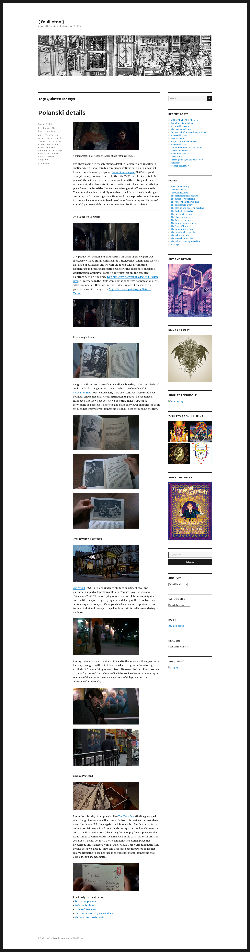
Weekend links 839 (180, 166)
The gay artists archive (181, 214)
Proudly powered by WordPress (68, 938)
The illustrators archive (182, 217)
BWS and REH (177, 138)
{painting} (51, 131)
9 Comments (44, 163)
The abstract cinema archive (184, 196)
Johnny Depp (52, 144)
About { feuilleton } (180, 187)
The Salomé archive (180, 235)
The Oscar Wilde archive (182, 226)
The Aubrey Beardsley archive (185, 202)
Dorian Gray (43, 138)
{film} (53, 128)
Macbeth (42, 150)
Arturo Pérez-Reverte (48, 135)
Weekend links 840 (180, 153)
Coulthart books (178, 190)
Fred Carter (52, 141)
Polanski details (62, 112)
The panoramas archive (182, 229)
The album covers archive (183, 199)
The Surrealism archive (182, 238)
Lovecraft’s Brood (179, 150)
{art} (40, 128)
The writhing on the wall (89, 917)
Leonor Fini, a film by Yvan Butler (186, 147)
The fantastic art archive (182, 211)
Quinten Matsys (55, 150)
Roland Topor (44, 153)
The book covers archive (182, 205)
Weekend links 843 (180, 126)
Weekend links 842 (180, 135)
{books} (46, 128)
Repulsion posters (85, 901)
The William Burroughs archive (185, 241)
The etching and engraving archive (187, 208)
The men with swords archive (185, 223)
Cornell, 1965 (176, 157)
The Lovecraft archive (181, 220)
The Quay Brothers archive (183, 232)
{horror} (42, 131)
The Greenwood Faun (181, 129)
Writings (175, 244)
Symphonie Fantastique (182, 123)
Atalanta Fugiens (84, 905)
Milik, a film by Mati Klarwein (184, 120)
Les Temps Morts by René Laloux (94, 913)
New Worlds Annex (180, 193)
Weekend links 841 (179, 144)
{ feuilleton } (51, 21)
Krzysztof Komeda (46, 147)
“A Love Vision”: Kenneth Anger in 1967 (189, 132)
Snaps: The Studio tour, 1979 (184, 141)
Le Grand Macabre (85, 909)
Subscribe (190, 562)
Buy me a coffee (176, 626)
